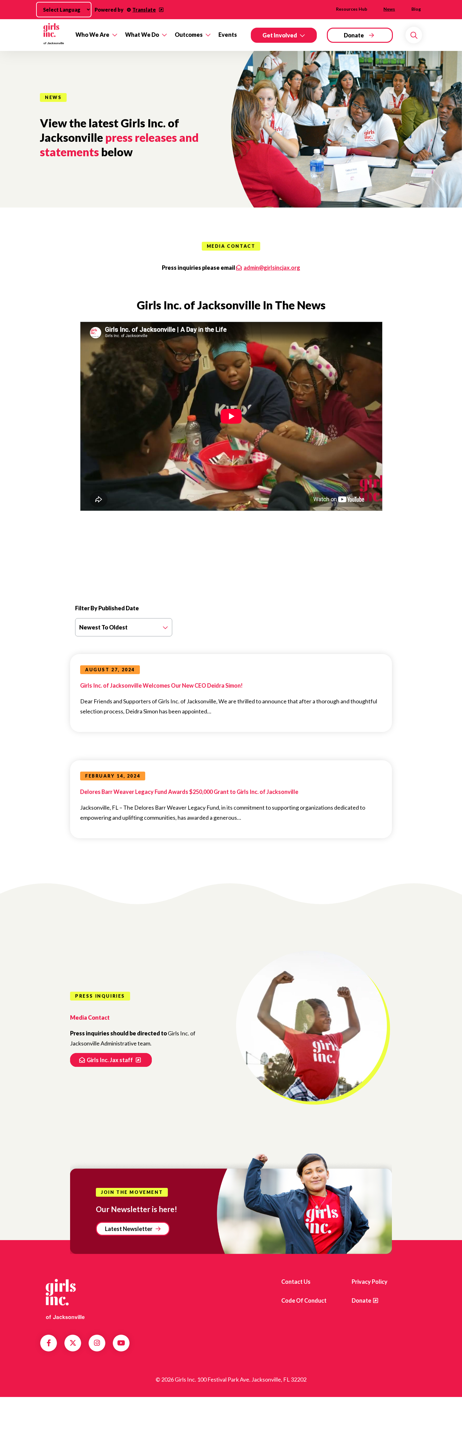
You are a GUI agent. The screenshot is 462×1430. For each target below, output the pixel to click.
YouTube (121, 1343)
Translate (144, 10)
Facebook (49, 1343)
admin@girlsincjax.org (272, 267)
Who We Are (92, 34)
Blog (416, 9)
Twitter (73, 1343)
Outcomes (189, 34)
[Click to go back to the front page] (53, 35)
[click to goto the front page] (65, 1298)
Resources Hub (351, 9)
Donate (354, 35)
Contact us (296, 1281)
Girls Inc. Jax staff (110, 1059)
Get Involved (279, 35)
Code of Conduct (304, 1300)
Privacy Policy (370, 1281)
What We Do (142, 34)
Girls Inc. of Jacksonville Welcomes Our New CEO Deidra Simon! (161, 685)
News (389, 9)
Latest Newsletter (128, 1228)
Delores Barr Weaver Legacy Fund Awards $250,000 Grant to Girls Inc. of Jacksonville (189, 791)
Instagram (97, 1343)
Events (227, 34)
